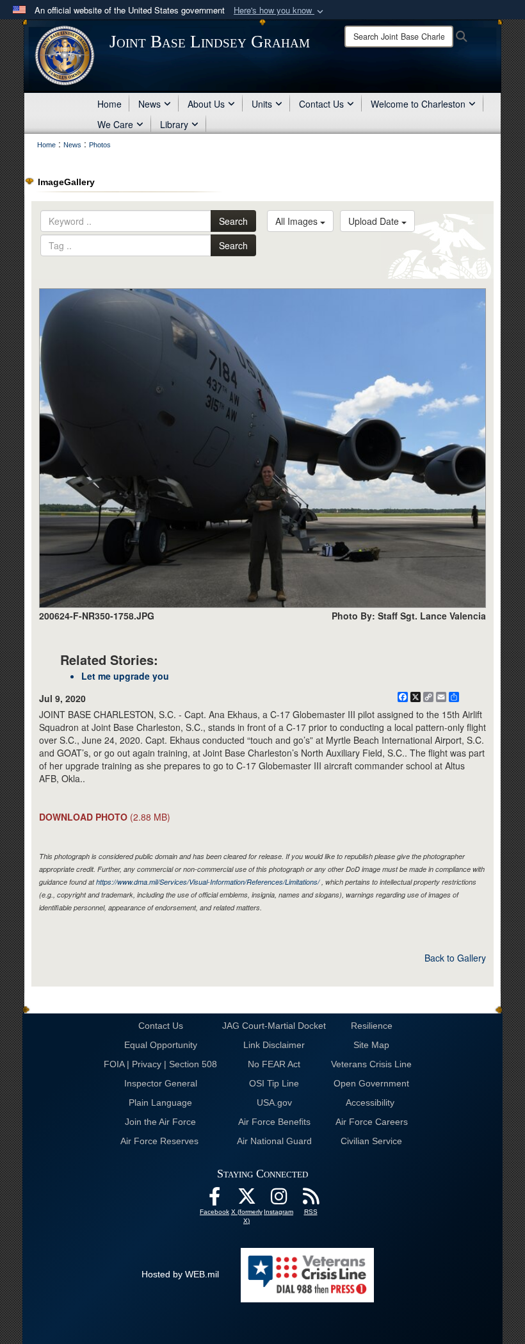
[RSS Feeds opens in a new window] (311, 1200)
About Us (206, 103)
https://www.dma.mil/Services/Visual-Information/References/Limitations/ (207, 882)
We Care (115, 124)
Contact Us (321, 103)
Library (174, 124)
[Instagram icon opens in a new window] (278, 1200)
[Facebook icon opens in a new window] (214, 1200)
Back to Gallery (455, 957)
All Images (297, 221)
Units (262, 103)
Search (233, 221)
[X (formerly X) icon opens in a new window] (246, 1200)
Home (109, 103)
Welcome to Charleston (418, 103)
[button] (280, 10)
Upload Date (374, 221)
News (149, 103)
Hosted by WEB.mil (180, 1274)
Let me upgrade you (125, 675)
